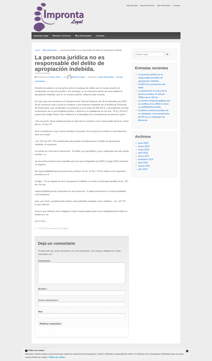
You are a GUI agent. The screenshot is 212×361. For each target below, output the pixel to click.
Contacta (176, 5)
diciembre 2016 (145, 159)
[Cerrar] (187, 351)
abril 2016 (143, 162)
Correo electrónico (48, 300)
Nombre (42, 288)
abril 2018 (143, 153)
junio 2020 (143, 143)
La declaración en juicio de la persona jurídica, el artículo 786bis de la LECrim (152, 94)
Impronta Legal (132, 5)
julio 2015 (143, 169)
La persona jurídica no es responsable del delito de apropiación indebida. (150, 77)
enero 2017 (143, 156)
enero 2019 (143, 146)
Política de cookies (57, 357)
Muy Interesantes (163, 5)
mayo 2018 (143, 149)
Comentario (44, 261)
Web (40, 311)
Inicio (37, 50)
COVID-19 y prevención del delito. (53, 228)
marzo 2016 (144, 166)
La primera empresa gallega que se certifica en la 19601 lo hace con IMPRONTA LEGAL (154, 103)
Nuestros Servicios (147, 5)
